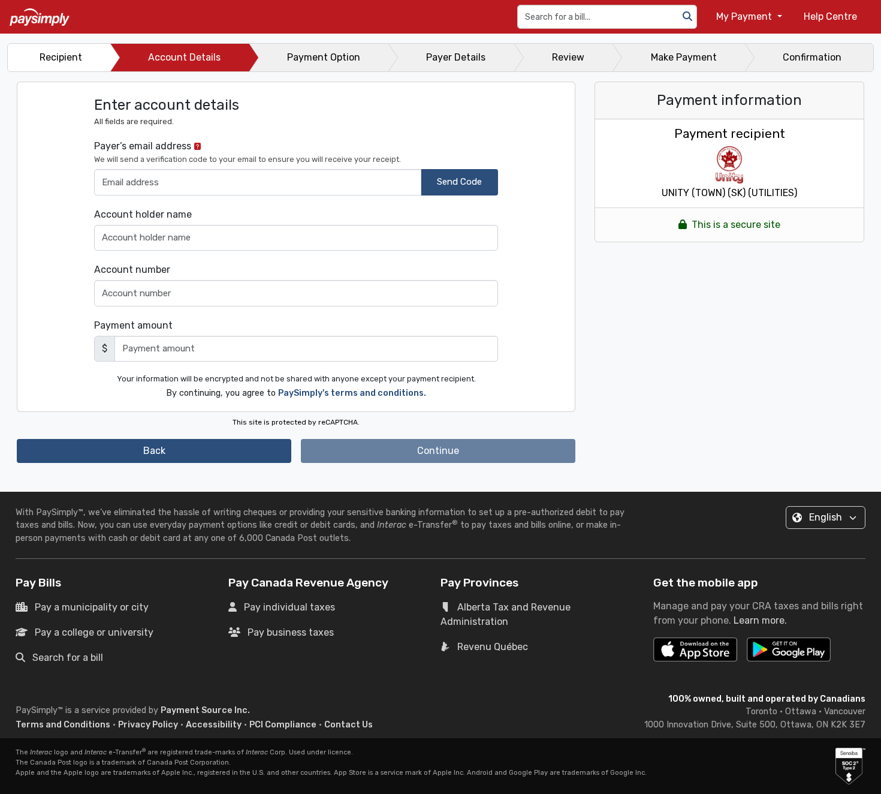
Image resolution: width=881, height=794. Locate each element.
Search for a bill (67, 657)
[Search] (687, 17)
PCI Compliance (282, 725)
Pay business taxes (291, 632)
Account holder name (143, 214)
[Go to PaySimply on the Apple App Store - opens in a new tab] (695, 649)
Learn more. (760, 620)
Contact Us (348, 725)
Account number (132, 269)
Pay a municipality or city (92, 607)
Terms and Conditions (63, 725)
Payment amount (133, 325)
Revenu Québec (492, 646)
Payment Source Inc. (205, 710)
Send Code (459, 181)
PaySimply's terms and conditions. (352, 393)
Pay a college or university (94, 632)
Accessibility (214, 725)
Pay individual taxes (289, 607)
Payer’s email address (247, 152)
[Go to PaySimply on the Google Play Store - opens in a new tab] (789, 654)
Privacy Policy (148, 725)
